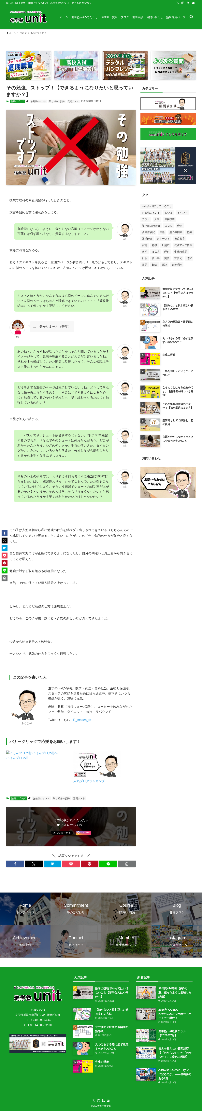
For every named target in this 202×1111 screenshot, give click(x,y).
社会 (144, 258)
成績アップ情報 (183, 245)
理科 (166, 251)
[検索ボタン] (191, 17)
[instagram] (182, 3)
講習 (189, 258)
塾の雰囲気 (175, 232)
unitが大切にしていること (157, 206)
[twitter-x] (177, 3)
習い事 (156, 258)
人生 (157, 219)
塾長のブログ (17, 101)
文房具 (156, 251)
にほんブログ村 (17, 758)
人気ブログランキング (89, 781)
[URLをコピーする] (127, 864)
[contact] (193, 3)
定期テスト (73, 101)
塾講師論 (147, 238)
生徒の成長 (180, 251)
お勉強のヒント (38, 101)
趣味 (154, 264)
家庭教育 (180, 238)
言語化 (178, 258)
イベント (182, 212)
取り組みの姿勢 (57, 101)
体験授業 (169, 219)
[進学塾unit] (28, 17)
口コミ (168, 225)
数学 (144, 251)
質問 (144, 264)
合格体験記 (148, 232)
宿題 (144, 245)
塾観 (189, 232)
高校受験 (177, 264)
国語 (162, 232)
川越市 (165, 245)
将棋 (154, 245)
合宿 (179, 225)
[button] (15, 864)
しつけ (168, 212)
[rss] (188, 3)
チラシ (146, 219)
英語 (166, 258)
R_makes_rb (82, 720)
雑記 (164, 264)
